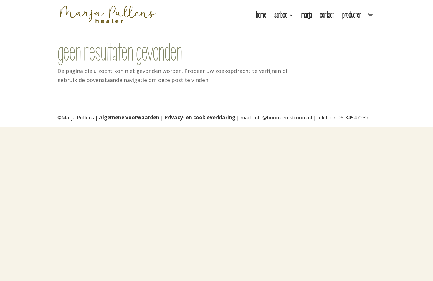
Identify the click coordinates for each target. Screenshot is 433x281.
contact (327, 16)
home (261, 16)
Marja (306, 16)
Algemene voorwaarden (129, 117)
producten (351, 16)
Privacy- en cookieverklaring (199, 117)
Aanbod (280, 16)
